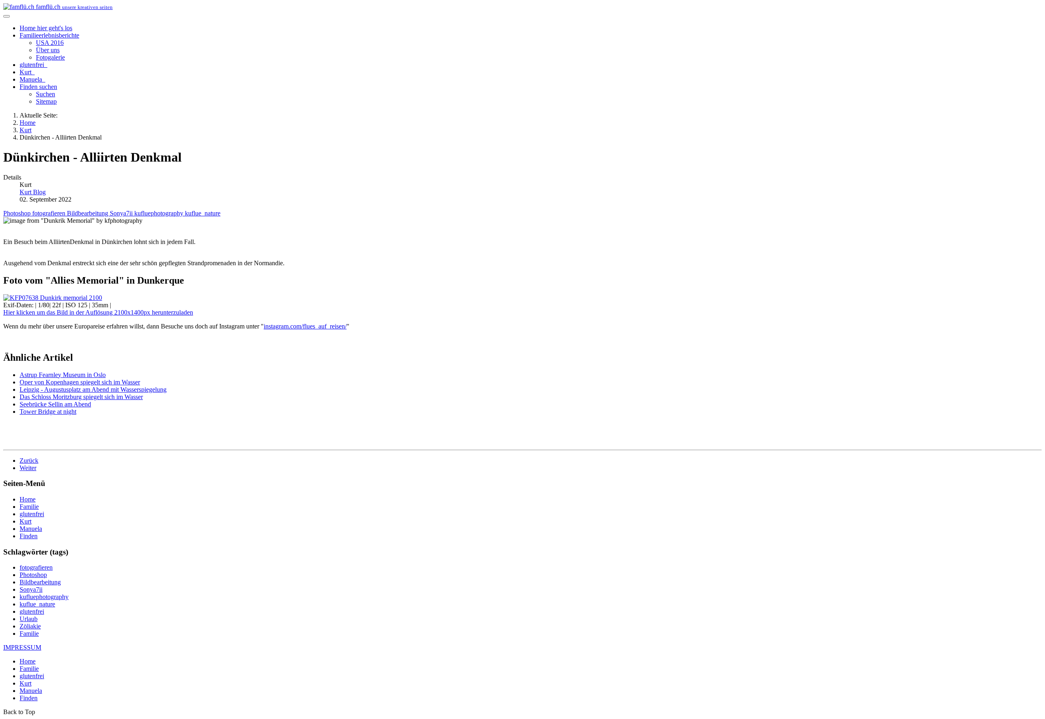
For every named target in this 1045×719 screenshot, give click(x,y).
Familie (49, 35)
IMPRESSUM (22, 647)
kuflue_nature (202, 213)
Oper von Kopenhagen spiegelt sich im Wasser (80, 382)
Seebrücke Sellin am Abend (55, 404)
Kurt (26, 72)
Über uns (48, 50)
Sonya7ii (122, 213)
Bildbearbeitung (88, 213)
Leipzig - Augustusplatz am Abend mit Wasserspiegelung (93, 389)
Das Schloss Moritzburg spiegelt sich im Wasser (81, 396)
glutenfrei (33, 64)
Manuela (32, 79)
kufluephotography (159, 213)
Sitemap (46, 101)
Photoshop (17, 213)
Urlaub (29, 618)
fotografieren (49, 213)
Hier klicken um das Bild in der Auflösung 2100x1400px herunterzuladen (98, 312)
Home (46, 27)
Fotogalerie (50, 57)
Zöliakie (30, 626)
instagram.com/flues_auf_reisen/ (305, 326)
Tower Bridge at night (48, 411)
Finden (38, 86)
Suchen (45, 94)
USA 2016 (50, 42)
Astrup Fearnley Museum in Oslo (63, 374)
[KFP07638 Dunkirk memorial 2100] (52, 297)
